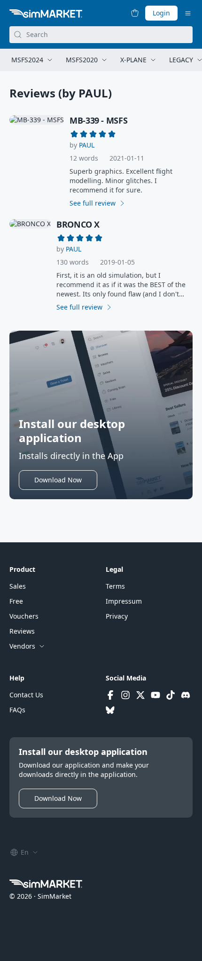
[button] (86, 145)
